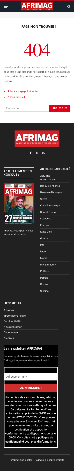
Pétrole (44, 277)
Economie (45, 218)
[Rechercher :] (27, 108)
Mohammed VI (48, 264)
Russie (44, 284)
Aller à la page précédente (23, 91)
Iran (42, 244)
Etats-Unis (46, 231)
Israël (43, 251)
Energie (44, 225)
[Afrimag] (36, 6)
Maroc (43, 257)
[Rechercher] (68, 6)
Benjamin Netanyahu (51, 192)
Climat (43, 198)
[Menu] (6, 6)
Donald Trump (48, 212)
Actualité (45, 175)
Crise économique (50, 205)
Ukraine (44, 290)
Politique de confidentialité (49, 459)
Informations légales (21, 459)
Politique (45, 271)
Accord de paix (48, 179)
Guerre (44, 238)
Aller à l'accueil (16, 96)
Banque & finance (50, 185)
